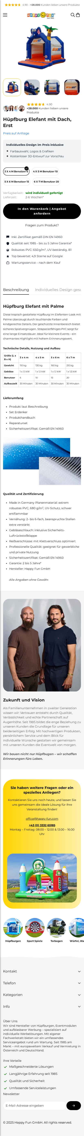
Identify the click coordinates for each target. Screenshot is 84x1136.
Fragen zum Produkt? (42, 225)
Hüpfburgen (13, 940)
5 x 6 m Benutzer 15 (16, 181)
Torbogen (57, 940)
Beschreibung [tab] (16, 290)
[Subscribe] (73, 1105)
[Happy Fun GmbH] (41, 15)
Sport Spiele (35, 940)
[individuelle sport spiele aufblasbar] (35, 928)
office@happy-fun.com (42, 819)
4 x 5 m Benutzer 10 (45, 171)
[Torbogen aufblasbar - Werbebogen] (56, 928)
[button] (78, 15)
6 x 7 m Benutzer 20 (46, 181)
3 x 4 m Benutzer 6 (16, 171)
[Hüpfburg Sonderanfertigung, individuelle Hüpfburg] (13, 928)
